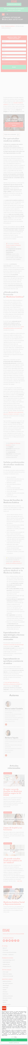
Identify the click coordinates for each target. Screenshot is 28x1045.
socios (11, 1014)
